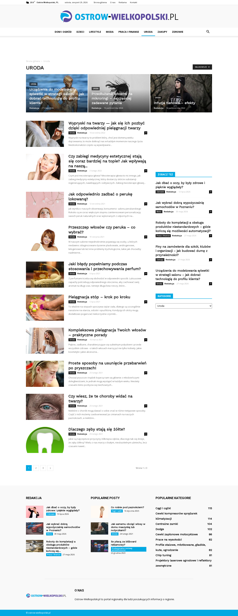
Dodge (160, 529)
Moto (159, 211)
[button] (208, 32)
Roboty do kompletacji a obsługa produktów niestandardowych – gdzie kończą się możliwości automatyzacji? (183, 227)
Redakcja (34, 108)
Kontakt (133, 2)
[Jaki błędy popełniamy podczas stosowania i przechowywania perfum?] (45, 275)
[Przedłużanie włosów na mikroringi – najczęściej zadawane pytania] (119, 93)
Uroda (148, 31)
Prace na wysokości (169, 539)
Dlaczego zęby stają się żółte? (96, 429)
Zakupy (162, 31)
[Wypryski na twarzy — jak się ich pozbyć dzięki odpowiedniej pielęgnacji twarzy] (45, 134)
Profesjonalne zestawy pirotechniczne (122, 549)
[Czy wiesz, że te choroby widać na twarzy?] (45, 407)
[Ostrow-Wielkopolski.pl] (119, 16)
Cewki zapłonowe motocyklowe (177, 534)
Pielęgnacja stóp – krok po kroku (99, 297)
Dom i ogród (63, 31)
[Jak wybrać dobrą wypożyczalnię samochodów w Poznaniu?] (34, 528)
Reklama (123, 2)
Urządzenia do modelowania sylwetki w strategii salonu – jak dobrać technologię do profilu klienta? (182, 275)
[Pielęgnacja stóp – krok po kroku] (45, 308)
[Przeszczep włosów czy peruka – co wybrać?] (45, 238)
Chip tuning (163, 555)
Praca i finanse (128, 31)
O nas (112, 2)
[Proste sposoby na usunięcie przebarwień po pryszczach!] (45, 374)
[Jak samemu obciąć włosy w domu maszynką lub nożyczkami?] (99, 528)
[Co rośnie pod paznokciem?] (99, 512)
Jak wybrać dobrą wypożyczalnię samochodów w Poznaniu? (63, 527)
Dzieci (80, 31)
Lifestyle (95, 31)
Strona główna (100, 2)
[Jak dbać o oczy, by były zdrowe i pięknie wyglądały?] (34, 512)
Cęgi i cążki (117, 511)
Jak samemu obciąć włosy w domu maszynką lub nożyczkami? (128, 527)
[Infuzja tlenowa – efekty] (181, 93)
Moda (110, 31)
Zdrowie (177, 31)
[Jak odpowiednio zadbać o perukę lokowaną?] (45, 205)
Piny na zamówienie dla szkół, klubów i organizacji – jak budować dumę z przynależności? (183, 251)
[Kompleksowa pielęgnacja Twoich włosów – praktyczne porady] (45, 341)
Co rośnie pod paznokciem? (127, 507)
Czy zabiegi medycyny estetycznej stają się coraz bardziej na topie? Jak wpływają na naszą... (107, 161)
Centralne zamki (167, 524)
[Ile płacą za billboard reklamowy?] (99, 546)
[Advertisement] (119, 48)
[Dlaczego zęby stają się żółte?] (45, 440)
